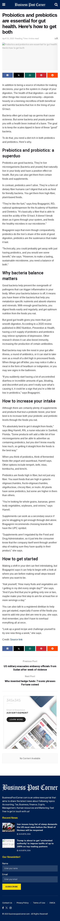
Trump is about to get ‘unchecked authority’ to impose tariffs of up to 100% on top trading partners (35, 843)
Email (5, 874)
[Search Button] (56, 4)
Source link (16, 639)
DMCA (52, 903)
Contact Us (7, 903)
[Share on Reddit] (52, 75)
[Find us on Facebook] (3, 908)
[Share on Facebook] (7, 75)
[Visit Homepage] (30, 5)
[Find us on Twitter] (6, 908)
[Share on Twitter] (19, 75)
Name (5, 863)
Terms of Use (39, 903)
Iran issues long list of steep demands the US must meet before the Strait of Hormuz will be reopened (37, 827)
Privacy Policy (22, 903)
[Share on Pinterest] (41, 75)
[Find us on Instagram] (11, 908)
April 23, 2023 (8, 38)
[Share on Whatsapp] (30, 75)
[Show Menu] (3, 4)
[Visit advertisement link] (30, 722)
